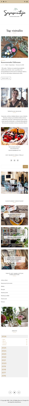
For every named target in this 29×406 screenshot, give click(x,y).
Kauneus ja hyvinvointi (6, 283)
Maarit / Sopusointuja (10, 64)
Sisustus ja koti (4, 292)
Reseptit (3, 289)
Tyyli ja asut (4, 298)
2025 (4, 348)
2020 (4, 363)
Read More (5, 78)
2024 (4, 351)
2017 (4, 372)
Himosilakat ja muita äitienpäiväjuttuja (14, 215)
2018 (4, 369)
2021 (4, 360)
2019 (4, 366)
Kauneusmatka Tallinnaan (11, 62)
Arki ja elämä (4, 280)
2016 (4, 376)
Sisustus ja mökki (5, 295)
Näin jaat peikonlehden (14, 237)
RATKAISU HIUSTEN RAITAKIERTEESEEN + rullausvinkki (14, 259)
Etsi (25, 166)
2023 (4, 354)
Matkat (3, 60)
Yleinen (3, 301)
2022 (4, 357)
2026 (4, 336)
